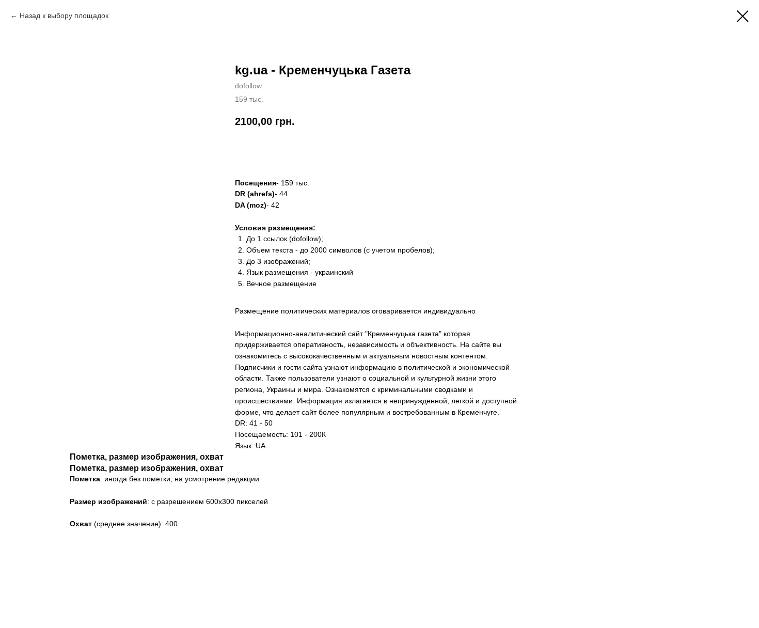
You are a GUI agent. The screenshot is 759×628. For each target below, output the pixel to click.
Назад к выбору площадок (64, 15)
